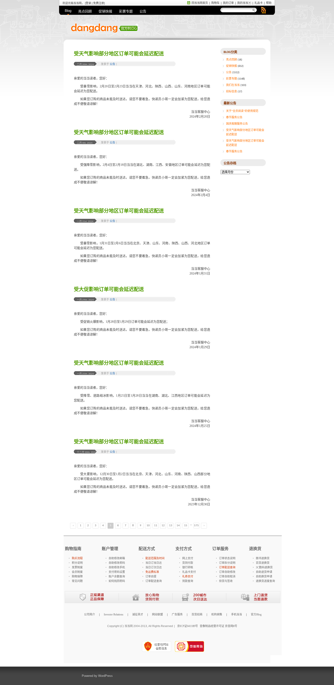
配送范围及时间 (155, 558)
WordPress (105, 675)
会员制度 (77, 572)
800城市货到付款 (145, 597)
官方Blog (256, 614)
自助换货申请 (264, 576)
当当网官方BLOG (124, 30)
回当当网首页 (200, 3)
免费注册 (98, 3)
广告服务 (177, 614)
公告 (143, 11)
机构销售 (216, 614)
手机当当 (236, 614)
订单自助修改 (227, 572)
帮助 (269, 3)
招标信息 (231, 91)
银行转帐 (187, 567)
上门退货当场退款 (253, 597)
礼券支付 (187, 576)
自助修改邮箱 (117, 558)
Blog (68, 11)
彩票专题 (126, 11)
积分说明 (77, 562)
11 (155, 525)
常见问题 (77, 581)
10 (148, 525)
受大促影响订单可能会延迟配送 (109, 289)
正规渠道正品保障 (92, 597)
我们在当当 (233, 85)
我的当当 (242, 3)
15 (185, 525)
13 (170, 525)
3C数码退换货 (264, 567)
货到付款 (187, 562)
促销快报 (105, 11)
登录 (88, 3)
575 (196, 525)
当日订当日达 (153, 562)
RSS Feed (263, 10)
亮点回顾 (85, 11)
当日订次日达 (153, 567)
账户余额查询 (117, 576)
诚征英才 (137, 614)
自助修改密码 (117, 562)
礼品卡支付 (189, 572)
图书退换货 (262, 558)
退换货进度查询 (265, 581)
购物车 (215, 3)
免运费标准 (152, 572)
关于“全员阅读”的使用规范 (242, 111)
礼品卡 (258, 3)
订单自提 (150, 576)
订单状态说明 (227, 558)
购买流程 (77, 558)
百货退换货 (262, 562)
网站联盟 (157, 614)
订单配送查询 (153, 581)
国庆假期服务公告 (237, 124)
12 (163, 525)
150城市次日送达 (199, 597)
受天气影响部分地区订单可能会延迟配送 (119, 54)
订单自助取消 (227, 576)
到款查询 (187, 581)
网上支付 (187, 558)
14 (178, 525)
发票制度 (77, 567)
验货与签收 (226, 581)
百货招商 (197, 614)
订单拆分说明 (227, 562)
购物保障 (77, 576)
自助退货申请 (264, 572)
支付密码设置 (117, 572)
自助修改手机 (117, 567)
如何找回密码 (117, 581)
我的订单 (228, 3)
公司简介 (89, 614)
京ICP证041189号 (187, 626)
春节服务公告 (234, 117)
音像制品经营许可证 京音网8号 (218, 626)
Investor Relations (113, 614)
